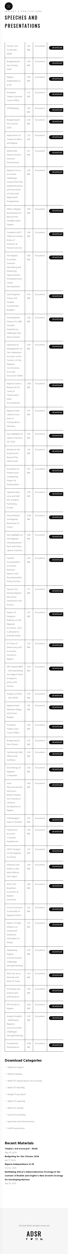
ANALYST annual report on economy (24, 1081)
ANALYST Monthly (16, 1088)
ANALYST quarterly (16, 1101)
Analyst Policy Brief (16, 1094)
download (57, 48)
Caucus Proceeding (16, 1115)
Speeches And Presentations (20, 1121)
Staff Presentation (16, 1128)
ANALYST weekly (15, 1108)
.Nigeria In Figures (15, 1067)
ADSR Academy (14, 1074)
